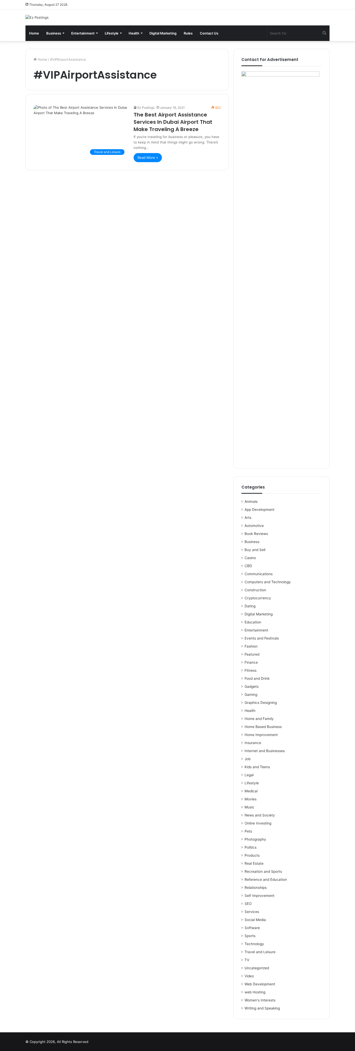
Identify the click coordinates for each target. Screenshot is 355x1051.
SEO (248, 904)
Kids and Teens (257, 767)
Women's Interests (260, 1000)
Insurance (253, 743)
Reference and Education (266, 879)
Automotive (254, 526)
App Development (259, 509)
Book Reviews (256, 534)
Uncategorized (257, 968)
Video (249, 976)
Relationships (256, 887)
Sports (250, 936)
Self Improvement (259, 896)
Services (252, 912)
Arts (248, 518)
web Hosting (255, 992)
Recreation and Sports (263, 871)
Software (252, 928)
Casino (250, 558)
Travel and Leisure (260, 952)
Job (248, 759)
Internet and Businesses (265, 751)
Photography (255, 839)
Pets (248, 831)
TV (247, 960)
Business (53, 33)
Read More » (147, 157)
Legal (249, 775)
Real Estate (254, 863)
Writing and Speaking (262, 1008)
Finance (251, 662)
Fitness (251, 670)
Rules (188, 33)
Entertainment (83, 33)
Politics (251, 847)
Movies (251, 799)
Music (249, 807)
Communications (259, 574)
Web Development (260, 984)
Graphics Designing (261, 702)
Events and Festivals (262, 638)
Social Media (255, 920)
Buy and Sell (255, 550)
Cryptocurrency (258, 598)
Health (134, 33)
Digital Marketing (162, 33)
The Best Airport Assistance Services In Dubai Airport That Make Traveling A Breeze (173, 122)
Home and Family (259, 719)
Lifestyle (112, 33)
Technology (254, 944)
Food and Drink (257, 678)
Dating (250, 606)
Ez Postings (145, 107)
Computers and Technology (268, 582)
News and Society (260, 815)
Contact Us (209, 33)
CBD (248, 566)
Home (34, 33)
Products (252, 855)
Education (253, 622)
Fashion (251, 646)
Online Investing (258, 823)
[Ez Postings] (37, 17)
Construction (255, 590)
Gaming (251, 694)
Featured (252, 654)
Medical (251, 791)
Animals (251, 501)
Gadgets (252, 686)
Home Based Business (263, 727)
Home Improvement (261, 735)
